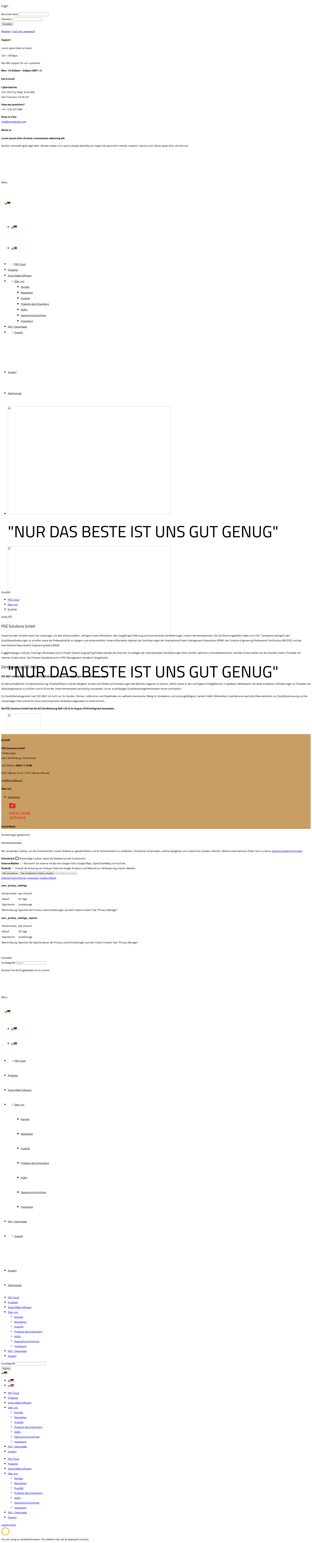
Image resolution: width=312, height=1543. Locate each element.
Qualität (18, 1326)
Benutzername (9, 14)
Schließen (6, 957)
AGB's (17, 1336)
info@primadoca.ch (12, 780)
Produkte (13, 1302)
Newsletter (20, 1321)
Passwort (6, 19)
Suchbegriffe (8, 962)
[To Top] (5, 1534)
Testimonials (15, 393)
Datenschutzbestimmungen (287, 851)
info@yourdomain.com (13, 121)
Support (12, 372)
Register (6, 31)
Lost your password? (24, 31)
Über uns (13, 1312)
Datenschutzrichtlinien (14, 877)
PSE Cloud (13, 1297)
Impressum (14, 797)
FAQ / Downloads (17, 1351)
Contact (11, 1524)
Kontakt (18, 1317)
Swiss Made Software (20, 1307)
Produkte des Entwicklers (28, 1331)
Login (4, 1524)
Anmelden (7, 24)
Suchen (6, 1368)
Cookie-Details (48, 877)
